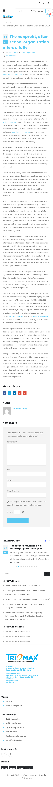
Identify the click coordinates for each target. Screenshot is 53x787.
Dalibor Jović (13, 53)
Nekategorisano (28, 53)
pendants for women (21, 132)
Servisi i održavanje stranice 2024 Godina (22, 586)
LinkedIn (14, 393)
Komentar (12, 442)
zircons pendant (16, 316)
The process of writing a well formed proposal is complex (26, 547)
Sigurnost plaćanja (14, 727)
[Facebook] (39, 3)
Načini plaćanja (13, 723)
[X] (44, 3)
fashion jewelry (9, 122)
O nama (9, 701)
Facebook (4, 393)
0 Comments (11, 56)
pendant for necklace (12, 75)
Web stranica (13, 491)
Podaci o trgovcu (13, 705)
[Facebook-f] (4, 754)
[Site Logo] (8, 16)
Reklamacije (11, 731)
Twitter (9, 393)
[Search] (49, 11)
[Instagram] (48, 3)
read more (14, 562)
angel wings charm (40, 316)
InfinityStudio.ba (26, 778)
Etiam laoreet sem (22, 631)
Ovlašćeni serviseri (14, 740)
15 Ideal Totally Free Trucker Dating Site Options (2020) (27, 599)
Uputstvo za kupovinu (15, 736)
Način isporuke (12, 719)
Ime (9, 469)
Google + (19, 393)
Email (24, 393)
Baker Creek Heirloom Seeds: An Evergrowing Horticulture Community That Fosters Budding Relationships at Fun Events (24, 615)
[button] (5, 10)
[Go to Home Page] (3, 22)
